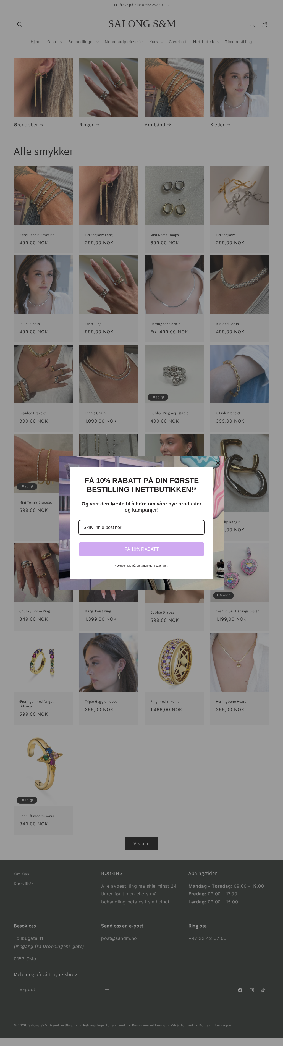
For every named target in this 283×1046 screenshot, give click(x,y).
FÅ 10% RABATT (141, 549)
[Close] (217, 463)
